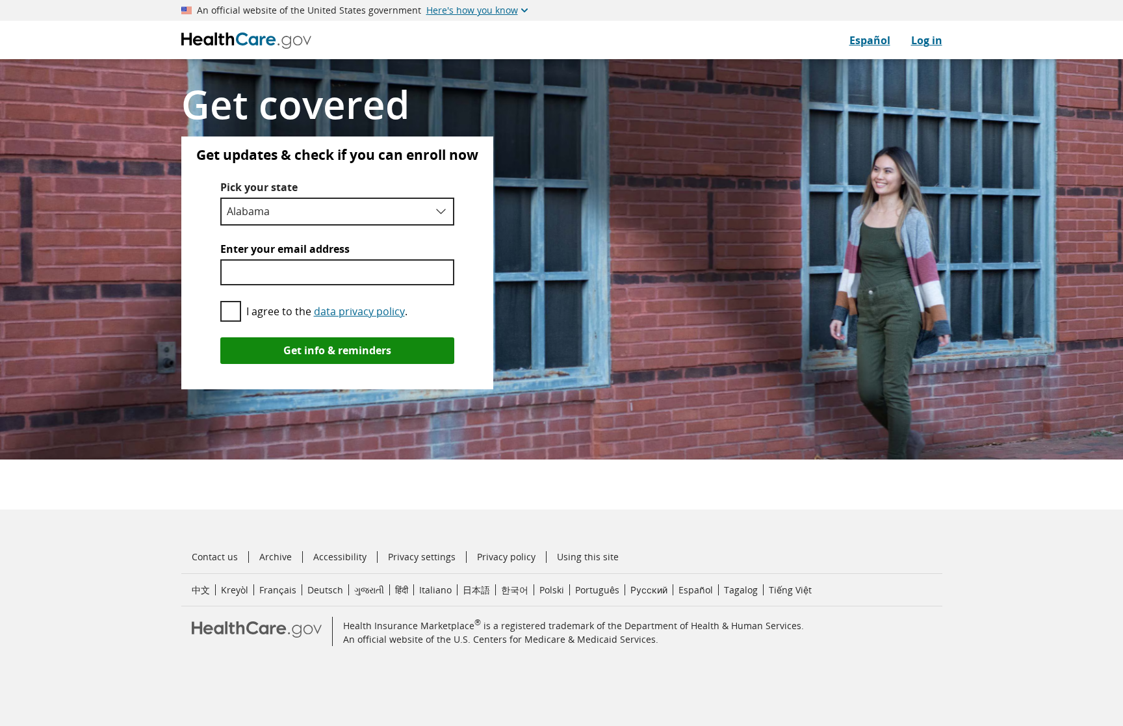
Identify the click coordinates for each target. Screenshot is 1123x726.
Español (869, 40)
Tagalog (741, 590)
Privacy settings (422, 557)
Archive (275, 557)
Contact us (215, 557)
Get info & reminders (337, 350)
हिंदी (401, 590)
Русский (648, 590)
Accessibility (340, 557)
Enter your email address (285, 249)
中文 (201, 590)
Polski (551, 590)
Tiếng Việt (790, 590)
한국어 (514, 590)
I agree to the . (326, 311)
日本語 (476, 590)
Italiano (435, 590)
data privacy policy (359, 311)
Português (597, 590)
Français (277, 590)
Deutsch (325, 590)
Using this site (588, 557)
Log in (926, 40)
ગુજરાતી (369, 590)
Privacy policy (506, 557)
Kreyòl (234, 590)
